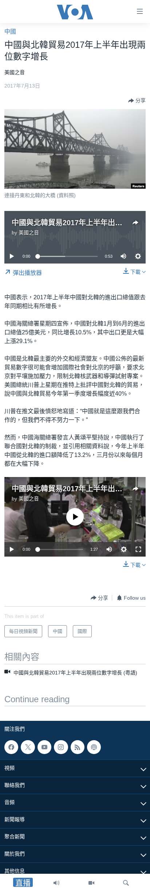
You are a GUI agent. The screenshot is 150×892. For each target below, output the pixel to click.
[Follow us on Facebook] (11, 747)
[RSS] (77, 747)
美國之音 (29, 232)
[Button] (137, 100)
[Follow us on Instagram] (61, 747)
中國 (10, 31)
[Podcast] (94, 747)
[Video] (91, 883)
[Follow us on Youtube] (44, 747)
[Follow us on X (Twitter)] (28, 747)
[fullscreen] (138, 549)
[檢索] (126, 883)
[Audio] (56, 883)
